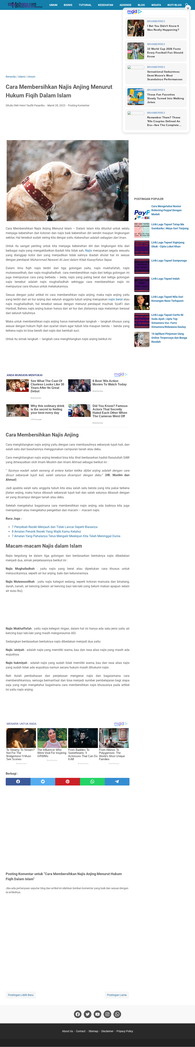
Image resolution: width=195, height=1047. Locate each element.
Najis (88, 250)
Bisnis (68, 4)
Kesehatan (105, 4)
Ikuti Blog (174, 4)
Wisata (156, 4)
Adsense (125, 4)
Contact (81, 1031)
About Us (67, 1031)
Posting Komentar (79, 105)
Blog (141, 4)
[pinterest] (67, 781)
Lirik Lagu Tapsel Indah (165, 278)
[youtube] (97, 1014)
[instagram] (107, 1014)
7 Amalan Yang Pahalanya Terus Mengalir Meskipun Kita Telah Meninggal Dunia (66, 536)
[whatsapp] (92, 781)
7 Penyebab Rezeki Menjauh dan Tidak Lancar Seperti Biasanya (55, 527)
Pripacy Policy (125, 1031)
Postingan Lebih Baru (21, 994)
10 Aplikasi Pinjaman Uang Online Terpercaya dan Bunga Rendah (169, 337)
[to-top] (187, 1038)
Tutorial (85, 4)
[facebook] (18, 781)
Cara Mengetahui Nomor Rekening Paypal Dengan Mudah (166, 210)
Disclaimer (107, 1031)
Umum (53, 4)
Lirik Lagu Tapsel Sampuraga (169, 260)
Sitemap (93, 1031)
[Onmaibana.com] (24, 5)
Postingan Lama (117, 994)
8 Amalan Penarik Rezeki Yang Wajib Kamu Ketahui (46, 531)
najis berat (115, 299)
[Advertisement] (97, 42)
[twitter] (42, 781)
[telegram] (117, 781)
